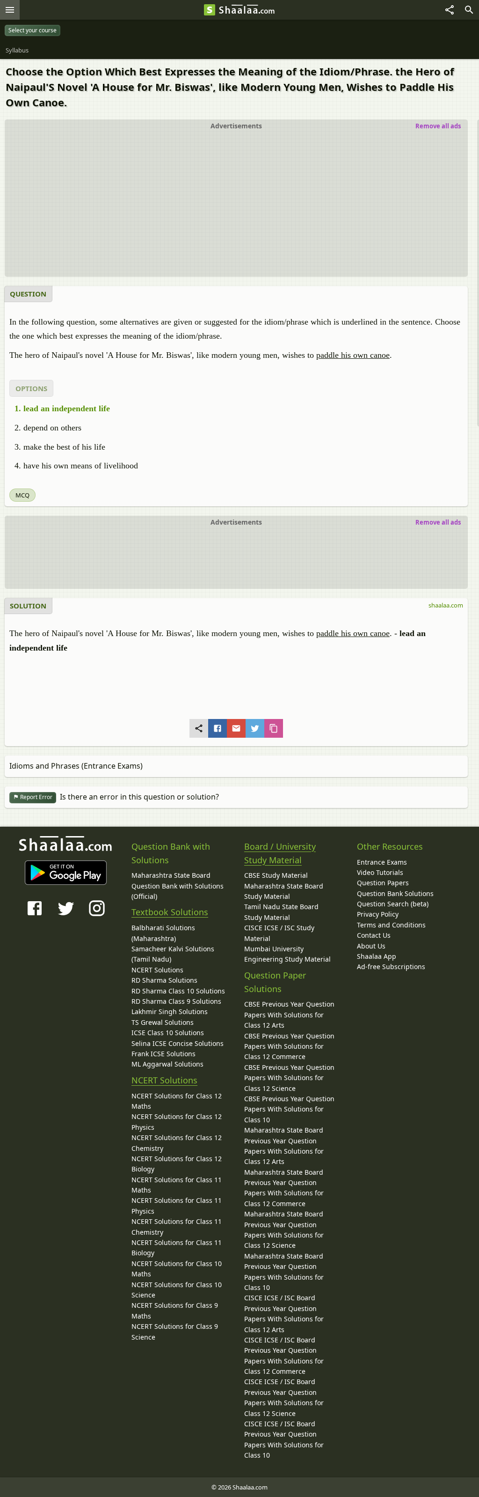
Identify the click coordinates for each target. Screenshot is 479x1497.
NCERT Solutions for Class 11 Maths (176, 1184)
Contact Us (374, 935)
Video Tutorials (380, 872)
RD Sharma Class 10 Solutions (178, 990)
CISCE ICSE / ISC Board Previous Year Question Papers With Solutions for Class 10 (284, 1439)
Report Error (35, 797)
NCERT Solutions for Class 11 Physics (176, 1205)
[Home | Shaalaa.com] (209, 9)
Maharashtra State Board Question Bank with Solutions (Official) (177, 886)
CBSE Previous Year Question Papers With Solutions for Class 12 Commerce (289, 1046)
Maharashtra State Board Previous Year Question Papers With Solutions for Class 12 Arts (284, 1146)
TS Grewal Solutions (162, 1022)
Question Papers (383, 882)
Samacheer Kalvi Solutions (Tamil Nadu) (172, 953)
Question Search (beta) (392, 903)
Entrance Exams (382, 862)
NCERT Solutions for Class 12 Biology (176, 1163)
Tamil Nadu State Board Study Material (281, 911)
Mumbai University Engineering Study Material (287, 953)
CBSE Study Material (276, 875)
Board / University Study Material (280, 853)
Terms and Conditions (391, 924)
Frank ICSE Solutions (163, 1053)
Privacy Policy (378, 914)
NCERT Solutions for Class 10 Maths (176, 1268)
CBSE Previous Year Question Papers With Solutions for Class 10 (289, 1109)
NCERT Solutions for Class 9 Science (174, 1331)
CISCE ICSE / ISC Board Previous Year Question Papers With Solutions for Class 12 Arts (284, 1313)
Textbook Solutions (169, 912)
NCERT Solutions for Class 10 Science (176, 1289)
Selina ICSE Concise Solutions (177, 1043)
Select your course (32, 30)
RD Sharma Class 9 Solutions (176, 1001)
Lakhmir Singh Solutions (169, 1011)
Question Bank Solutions (395, 893)
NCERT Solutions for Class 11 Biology (176, 1247)
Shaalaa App (376, 956)
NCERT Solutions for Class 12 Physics (176, 1121)
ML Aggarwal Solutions (167, 1064)
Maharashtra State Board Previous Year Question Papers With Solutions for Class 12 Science (284, 1229)
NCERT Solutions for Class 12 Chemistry (176, 1142)
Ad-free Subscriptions (391, 966)
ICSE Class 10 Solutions (167, 1032)
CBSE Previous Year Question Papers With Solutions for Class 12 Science (289, 1078)
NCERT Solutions (157, 969)
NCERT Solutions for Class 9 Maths (174, 1310)
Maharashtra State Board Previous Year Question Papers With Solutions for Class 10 (284, 1272)
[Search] (469, 10)
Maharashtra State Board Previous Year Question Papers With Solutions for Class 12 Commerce (284, 1188)
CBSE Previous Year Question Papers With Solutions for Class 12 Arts (289, 1015)
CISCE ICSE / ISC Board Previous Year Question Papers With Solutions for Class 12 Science (284, 1397)
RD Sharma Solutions (164, 980)
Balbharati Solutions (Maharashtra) (163, 932)
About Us (371, 945)
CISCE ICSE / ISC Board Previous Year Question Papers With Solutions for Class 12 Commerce (284, 1355)
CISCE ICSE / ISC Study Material (279, 932)
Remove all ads (438, 126)
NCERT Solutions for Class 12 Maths (176, 1101)
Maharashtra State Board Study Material (283, 891)
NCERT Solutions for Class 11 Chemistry (176, 1226)
